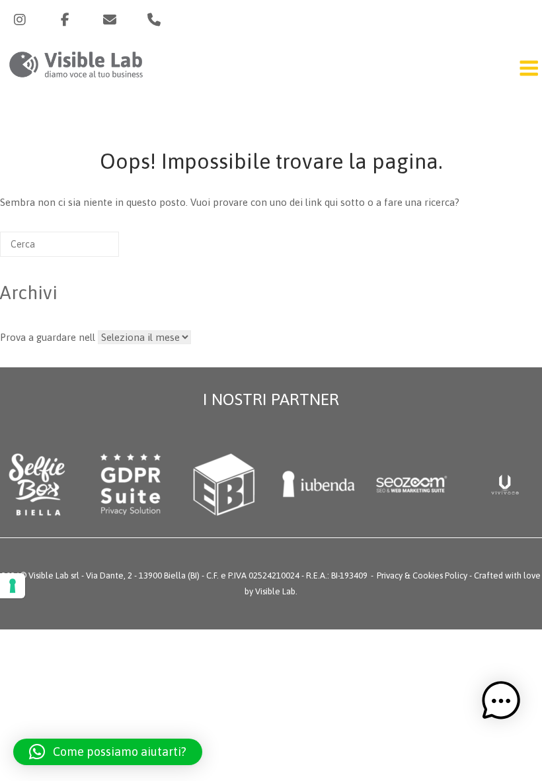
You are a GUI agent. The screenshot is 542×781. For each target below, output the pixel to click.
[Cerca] (89, 249)
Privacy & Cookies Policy (422, 575)
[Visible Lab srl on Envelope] (110, 20)
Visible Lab (275, 591)
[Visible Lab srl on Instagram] (20, 20)
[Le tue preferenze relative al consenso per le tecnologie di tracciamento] (12, 585)
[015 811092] (154, 20)
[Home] (76, 79)
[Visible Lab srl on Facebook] (65, 20)
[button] (107, 752)
